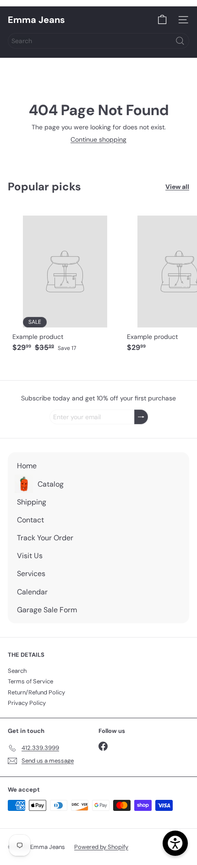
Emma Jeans (36, 19)
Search (17, 671)
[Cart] (162, 19)
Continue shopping (98, 139)
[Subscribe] (141, 417)
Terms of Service (30, 681)
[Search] (180, 41)
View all (177, 187)
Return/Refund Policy (36, 692)
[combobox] (98, 41)
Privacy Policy (27, 703)
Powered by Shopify (101, 847)
